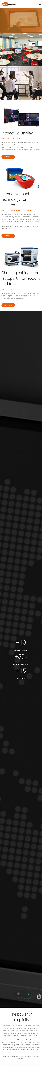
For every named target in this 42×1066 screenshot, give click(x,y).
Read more (8, 156)
